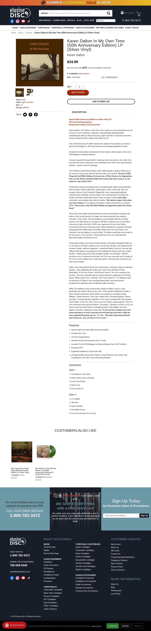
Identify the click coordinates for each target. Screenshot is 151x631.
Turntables (44, 28)
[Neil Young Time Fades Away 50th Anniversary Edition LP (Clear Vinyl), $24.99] (21, 452)
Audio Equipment (28, 28)
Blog (113, 587)
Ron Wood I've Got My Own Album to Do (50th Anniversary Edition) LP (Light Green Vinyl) (45, 471)
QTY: (69, 86)
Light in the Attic (27, 102)
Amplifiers (48, 562)
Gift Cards (115, 551)
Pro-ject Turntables (51, 596)
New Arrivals (45, 20)
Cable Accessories (83, 585)
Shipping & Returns (119, 560)
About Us (115, 584)
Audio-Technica (50, 609)
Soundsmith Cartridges (85, 560)
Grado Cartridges (83, 547)
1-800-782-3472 (25, 515)
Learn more (96, 626)
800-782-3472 (132, 20)
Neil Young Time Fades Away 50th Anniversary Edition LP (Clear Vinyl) (20, 470)
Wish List (115, 547)
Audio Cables (132, 28)
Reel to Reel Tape (51, 553)
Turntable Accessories (85, 578)
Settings (125, 626)
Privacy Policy (117, 567)
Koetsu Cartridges (83, 557)
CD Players (48, 568)
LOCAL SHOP (89, 20)
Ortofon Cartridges (83, 570)
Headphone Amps (51, 575)
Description (79, 112)
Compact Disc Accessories (87, 591)
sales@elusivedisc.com (20, 572)
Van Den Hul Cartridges (85, 566)
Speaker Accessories (84, 588)
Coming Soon (59, 20)
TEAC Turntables (51, 606)
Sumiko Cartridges (83, 563)
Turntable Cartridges (62, 28)
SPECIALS (71, 20)
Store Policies (117, 563)
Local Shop (115, 594)
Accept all (112, 626)
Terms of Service (118, 570)
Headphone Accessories (86, 581)
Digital (46, 550)
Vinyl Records (49, 547)
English (101, 20)
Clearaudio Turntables (53, 590)
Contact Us (115, 554)
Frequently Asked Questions (122, 557)
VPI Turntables (50, 599)
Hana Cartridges (82, 553)
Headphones (49, 572)
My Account (116, 544)
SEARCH (44, 13)
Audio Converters (51, 565)
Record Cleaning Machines (110, 28)
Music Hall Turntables (53, 593)
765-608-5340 (18, 565)
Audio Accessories (85, 28)
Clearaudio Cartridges (85, 550)
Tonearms (48, 581)
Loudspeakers (50, 578)
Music (15, 28)
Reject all (138, 626)
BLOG (79, 20)
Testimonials (116, 591)
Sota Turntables (50, 603)
